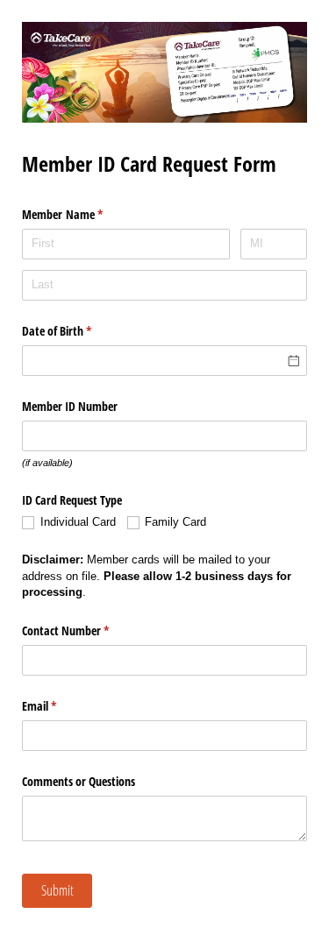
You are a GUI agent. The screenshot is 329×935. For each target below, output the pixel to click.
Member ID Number (70, 406)
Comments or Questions (78, 781)
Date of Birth (77, 330)
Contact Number (86, 630)
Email (59, 706)
